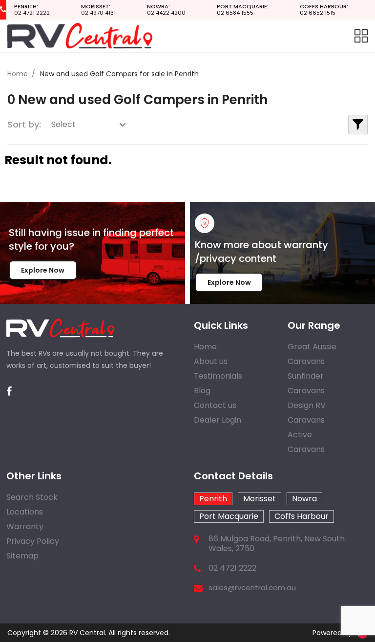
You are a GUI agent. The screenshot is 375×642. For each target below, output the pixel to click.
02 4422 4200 (166, 9)
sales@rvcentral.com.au (252, 588)
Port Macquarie (228, 516)
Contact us (215, 405)
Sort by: (24, 124)
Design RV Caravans (307, 413)
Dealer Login (217, 420)
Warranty (24, 526)
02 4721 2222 (32, 9)
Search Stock (32, 497)
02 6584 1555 (243, 9)
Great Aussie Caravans (312, 354)
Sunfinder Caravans (306, 383)
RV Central (87, 633)
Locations (24, 511)
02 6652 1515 (324, 9)
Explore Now (42, 270)
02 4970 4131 (98, 9)
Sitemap (22, 555)
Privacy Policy (32, 541)
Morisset (259, 498)
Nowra (304, 498)
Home (17, 74)
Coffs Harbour (301, 516)
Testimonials (218, 376)
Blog (202, 390)
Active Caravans (306, 442)
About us (211, 361)
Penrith (213, 498)
